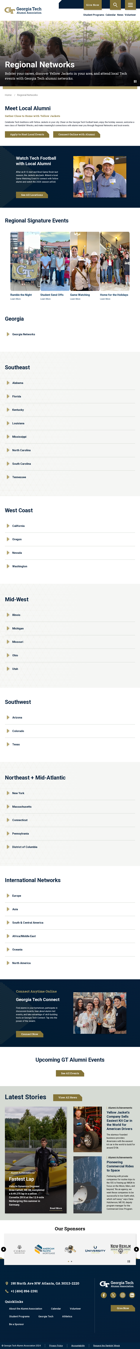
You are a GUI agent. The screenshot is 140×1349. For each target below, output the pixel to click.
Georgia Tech (45, 1316)
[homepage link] (22, 10)
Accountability (78, 1345)
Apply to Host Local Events (27, 134)
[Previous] (4, 1249)
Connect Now (29, 1034)
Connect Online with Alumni (76, 134)
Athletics (67, 1316)
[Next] (136, 1249)
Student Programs (93, 14)
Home (8, 95)
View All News (67, 1097)
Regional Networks (27, 95)
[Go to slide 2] (71, 1261)
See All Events (70, 1073)
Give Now (92, 5)
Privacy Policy (56, 1345)
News (120, 14)
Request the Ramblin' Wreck (106, 1345)
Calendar (111, 14)
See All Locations (32, 195)
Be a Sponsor (16, 1324)
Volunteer (130, 14)
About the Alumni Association (25, 1308)
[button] (25, 266)
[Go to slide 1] (68, 1261)
